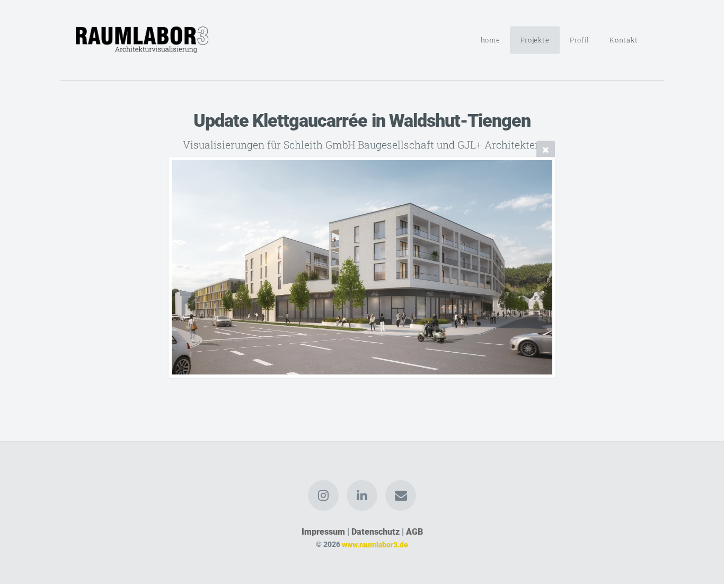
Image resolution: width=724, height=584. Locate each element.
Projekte (535, 40)
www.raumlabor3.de (375, 544)
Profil (579, 40)
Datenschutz (375, 532)
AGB (414, 532)
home (490, 40)
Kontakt (624, 40)
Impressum (323, 532)
